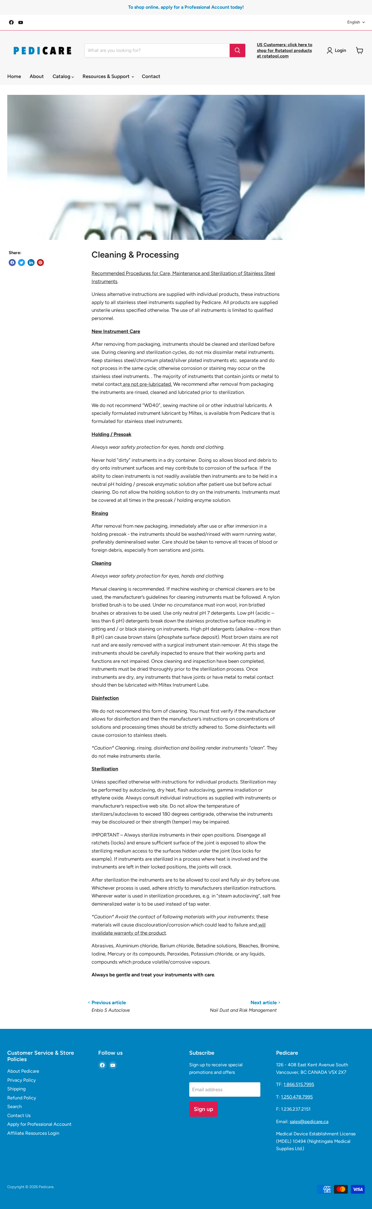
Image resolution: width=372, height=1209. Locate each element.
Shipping (16, 1089)
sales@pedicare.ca (309, 1121)
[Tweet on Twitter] (21, 262)
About (37, 76)
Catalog (62, 76)
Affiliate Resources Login (33, 1133)
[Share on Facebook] (12, 262)
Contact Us (19, 1115)
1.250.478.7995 (297, 1097)
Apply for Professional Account (39, 1124)
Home (14, 76)
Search (14, 1106)
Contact (151, 76)
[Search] (237, 50)
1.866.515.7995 (299, 1084)
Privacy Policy (21, 1080)
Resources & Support (107, 76)
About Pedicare (23, 1071)
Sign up (203, 1109)
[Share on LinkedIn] (31, 262)
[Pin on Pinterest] (40, 262)
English (353, 22)
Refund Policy (21, 1098)
